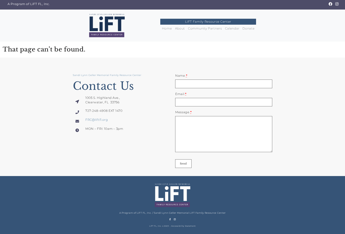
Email (181, 94)
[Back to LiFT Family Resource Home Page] (107, 25)
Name (181, 75)
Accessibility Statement (183, 226)
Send (183, 163)
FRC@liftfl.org (96, 120)
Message (183, 112)
